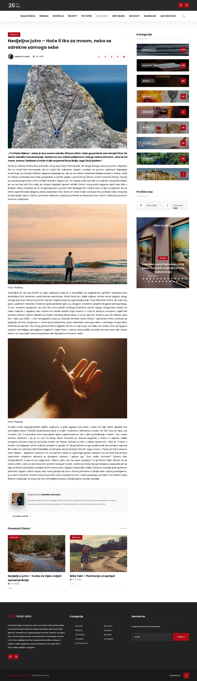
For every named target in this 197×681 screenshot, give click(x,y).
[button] (139, 278)
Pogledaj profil (21, 516)
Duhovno (102, 16)
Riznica (44, 16)
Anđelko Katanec (51, 494)
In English (150, 16)
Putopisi (86, 16)
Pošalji (181, 637)
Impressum (175, 675)
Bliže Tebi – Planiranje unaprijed (92, 576)
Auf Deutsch (168, 16)
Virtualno (118, 16)
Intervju (58, 16)
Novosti (134, 16)
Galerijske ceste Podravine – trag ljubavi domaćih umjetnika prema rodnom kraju (163, 268)
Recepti (72, 16)
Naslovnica (28, 16)
